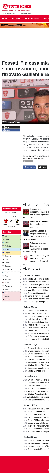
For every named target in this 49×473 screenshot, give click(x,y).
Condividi (30, 167)
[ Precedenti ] (11, 227)
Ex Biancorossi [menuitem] (32, 19)
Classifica (6, 232)
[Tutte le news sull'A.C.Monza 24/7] (17, 7)
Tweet (43, 167)
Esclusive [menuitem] (16, 19)
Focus (31, 156)
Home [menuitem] (4, 19)
